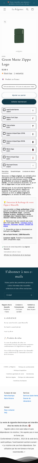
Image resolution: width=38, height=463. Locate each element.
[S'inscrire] (31, 295)
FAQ (5, 412)
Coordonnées (30, 374)
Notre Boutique (9, 395)
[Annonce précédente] (4, 3)
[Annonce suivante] (34, 3)
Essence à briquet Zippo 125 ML (15, 133)
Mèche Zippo (10, 149)
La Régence (12, 367)
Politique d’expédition (20, 370)
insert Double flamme (12, 109)
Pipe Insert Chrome (12, 164)
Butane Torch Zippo (12, 117)
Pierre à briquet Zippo (12, 157)
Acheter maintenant (19, 102)
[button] (4, 9)
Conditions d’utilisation (20, 381)
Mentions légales (11, 377)
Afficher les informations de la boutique (17, 255)
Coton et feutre (10, 125)
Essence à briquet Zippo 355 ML (15, 141)
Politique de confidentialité (26, 367)
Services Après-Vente (30, 395)
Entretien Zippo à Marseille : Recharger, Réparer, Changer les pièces (18, 224)
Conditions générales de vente (15, 374)
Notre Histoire (9, 398)
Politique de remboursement (26, 377)
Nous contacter (9, 410)
